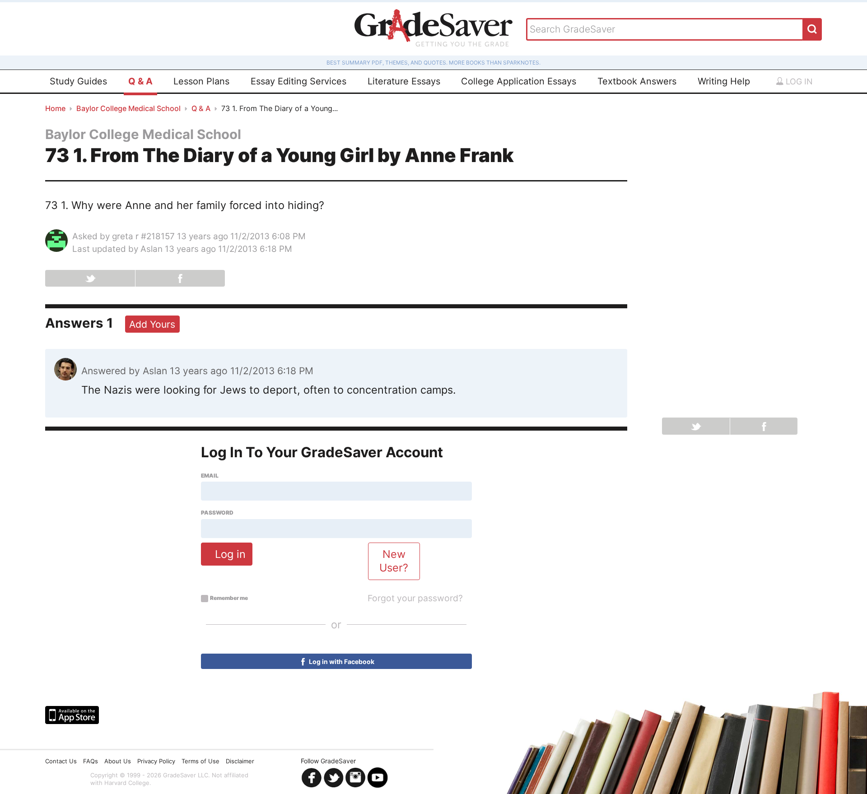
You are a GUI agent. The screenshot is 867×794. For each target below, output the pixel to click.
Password (217, 513)
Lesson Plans (201, 81)
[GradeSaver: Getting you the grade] (433, 29)
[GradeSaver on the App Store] (72, 715)
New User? (393, 561)
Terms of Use (200, 761)
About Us (117, 761)
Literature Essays (404, 81)
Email (210, 476)
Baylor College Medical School (128, 108)
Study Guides (78, 81)
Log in (798, 81)
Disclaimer (240, 761)
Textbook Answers (636, 81)
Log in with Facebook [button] (341, 661)
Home (55, 108)
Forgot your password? (415, 598)
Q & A (140, 81)
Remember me (229, 598)
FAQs (90, 761)
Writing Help (724, 81)
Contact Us (61, 761)
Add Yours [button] (152, 324)
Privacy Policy (156, 761)
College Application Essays (518, 81)
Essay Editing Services (298, 81)
